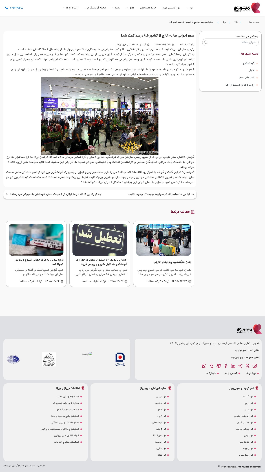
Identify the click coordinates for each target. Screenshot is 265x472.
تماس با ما (230, 373)
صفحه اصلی (253, 22)
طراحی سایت (38, 466)
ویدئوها (251, 373)
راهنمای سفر (247, 77)
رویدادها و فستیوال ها (240, 85)
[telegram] (240, 365)
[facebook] (226, 365)
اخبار (224, 22)
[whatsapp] (204, 365)
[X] (248, 365)
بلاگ (236, 22)
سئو (26, 466)
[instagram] (255, 365)
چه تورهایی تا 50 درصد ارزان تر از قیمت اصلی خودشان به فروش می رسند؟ (55, 194)
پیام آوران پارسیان (13, 466)
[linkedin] (233, 365)
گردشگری (248, 63)
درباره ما (211, 373)
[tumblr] (212, 365)
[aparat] (219, 365)
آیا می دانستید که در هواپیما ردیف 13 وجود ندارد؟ (159, 194)
